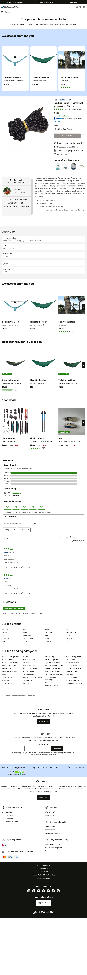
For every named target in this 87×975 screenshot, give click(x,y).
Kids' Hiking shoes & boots (32, 677)
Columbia (48, 632)
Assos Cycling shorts (73, 656)
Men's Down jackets (9, 665)
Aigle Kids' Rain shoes (52, 662)
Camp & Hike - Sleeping (19, 695)
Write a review (76, 109)
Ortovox (4, 632)
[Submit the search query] (84, 12)
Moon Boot (27, 635)
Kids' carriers (27, 683)
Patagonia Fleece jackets (54, 665)
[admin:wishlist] (83, 136)
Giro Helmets (71, 659)
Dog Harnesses (71, 665)
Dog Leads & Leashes (74, 668)
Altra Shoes (70, 674)
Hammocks (31, 695)
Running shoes (28, 671)
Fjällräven (48, 629)
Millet (25, 632)
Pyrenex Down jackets (53, 668)
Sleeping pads (7, 677)
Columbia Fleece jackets (54, 674)
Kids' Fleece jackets (52, 659)
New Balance (71, 632)
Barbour (26, 641)
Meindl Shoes (49, 682)
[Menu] (2, 12)
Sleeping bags (7, 683)
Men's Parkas (6, 668)
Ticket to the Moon (62, 100)
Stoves (25, 656)
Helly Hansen (28, 638)
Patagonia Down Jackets (75, 683)
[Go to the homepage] (3, 696)
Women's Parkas (8, 659)
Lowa (3, 641)
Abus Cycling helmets (74, 680)
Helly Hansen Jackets (52, 671)
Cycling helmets (29, 680)
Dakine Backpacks (51, 685)
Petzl (67, 641)
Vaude (47, 638)
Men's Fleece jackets (9, 671)
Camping (7, 695)
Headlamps (6, 680)
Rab (3, 635)
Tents (4, 674)
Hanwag (69, 635)
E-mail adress (44, 744)
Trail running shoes (30, 668)
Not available (67, 135)
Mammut (48, 641)
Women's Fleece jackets (10, 662)
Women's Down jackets (10, 656)
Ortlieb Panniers (72, 671)
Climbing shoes (28, 674)
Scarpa (47, 635)
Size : (56, 125)
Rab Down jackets (72, 662)
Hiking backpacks (29, 659)
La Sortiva (5, 638)
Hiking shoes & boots (30, 665)
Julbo (68, 629)
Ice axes (26, 662)
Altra (24, 629)
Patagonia (5, 629)
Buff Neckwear (71, 677)
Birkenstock (70, 638)
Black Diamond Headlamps (50, 678)
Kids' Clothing (49, 656)
